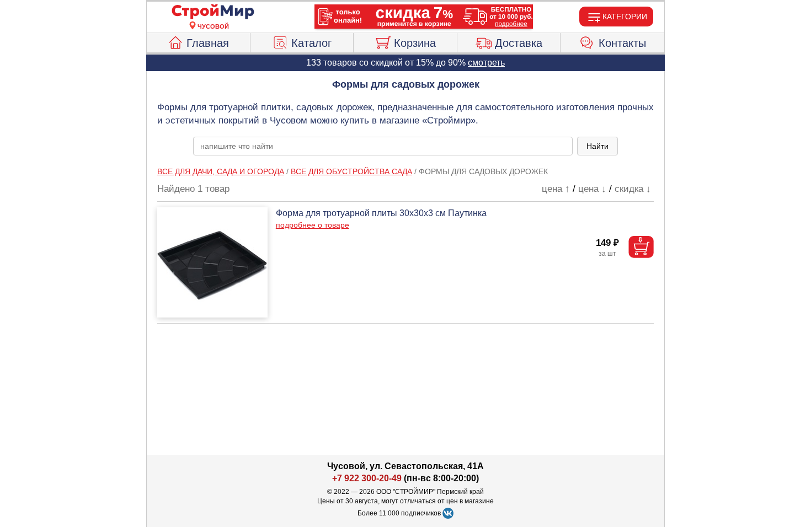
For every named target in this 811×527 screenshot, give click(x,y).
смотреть (486, 62)
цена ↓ (592, 189)
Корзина (415, 43)
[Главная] (213, 12)
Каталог (311, 43)
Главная (207, 43)
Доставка (518, 43)
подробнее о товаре (312, 225)
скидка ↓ (633, 189)
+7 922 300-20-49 (367, 478)
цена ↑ (556, 189)
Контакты (622, 43)
